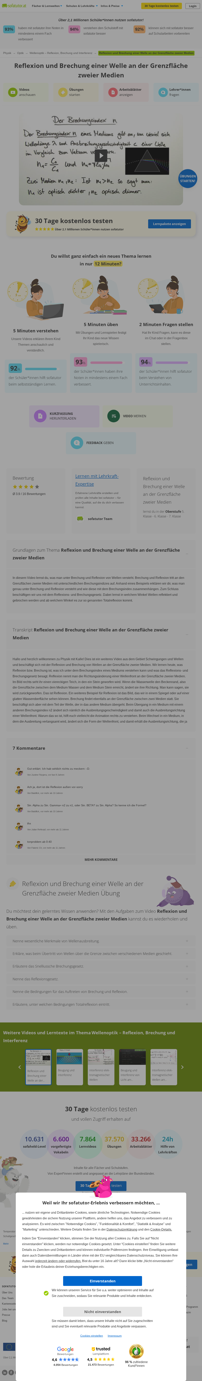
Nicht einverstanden (102, 1311)
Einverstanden (103, 1281)
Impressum (115, 1335)
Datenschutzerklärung (122, 1229)
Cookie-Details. (161, 1229)
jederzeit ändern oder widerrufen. (58, 1261)
